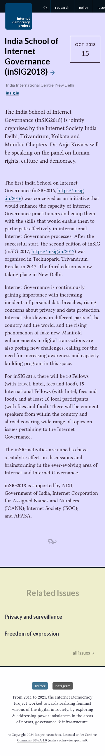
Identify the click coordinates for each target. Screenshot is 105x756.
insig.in (12, 92)
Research (62, 7)
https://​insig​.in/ (53, 251)
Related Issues (52, 593)
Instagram (63, 686)
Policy (83, 7)
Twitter (40, 686)
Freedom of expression (32, 633)
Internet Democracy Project (19, 16)
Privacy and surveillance (33, 616)
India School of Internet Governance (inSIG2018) (32, 56)
